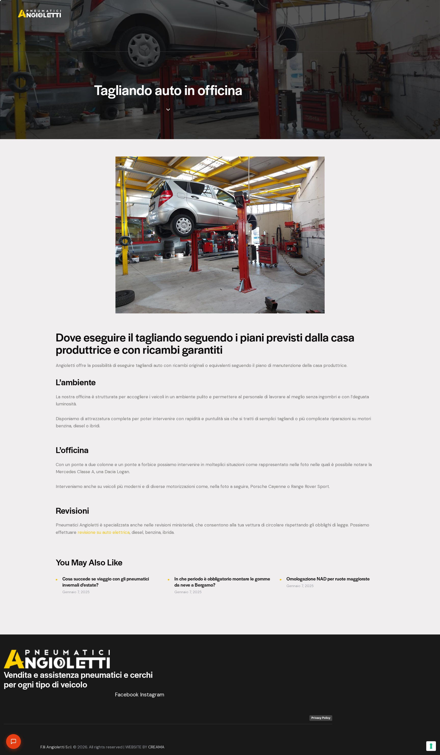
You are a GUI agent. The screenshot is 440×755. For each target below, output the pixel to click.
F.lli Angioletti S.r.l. (56, 747)
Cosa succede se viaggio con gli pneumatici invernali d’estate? (105, 582)
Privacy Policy (320, 718)
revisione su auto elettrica (104, 532)
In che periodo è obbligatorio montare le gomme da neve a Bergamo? (222, 582)
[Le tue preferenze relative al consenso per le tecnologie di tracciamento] (431, 746)
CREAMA (156, 747)
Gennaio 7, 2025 (76, 592)
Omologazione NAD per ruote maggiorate (328, 579)
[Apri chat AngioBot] (13, 741)
